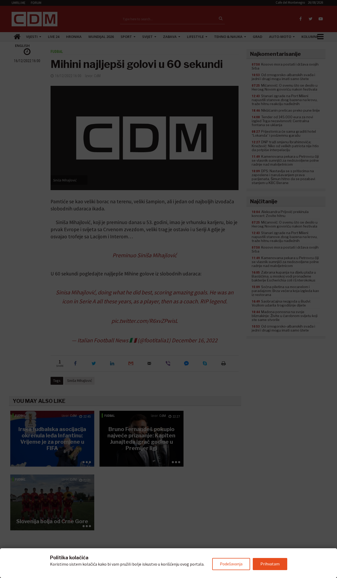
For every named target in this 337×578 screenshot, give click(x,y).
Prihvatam (270, 563)
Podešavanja (231, 563)
